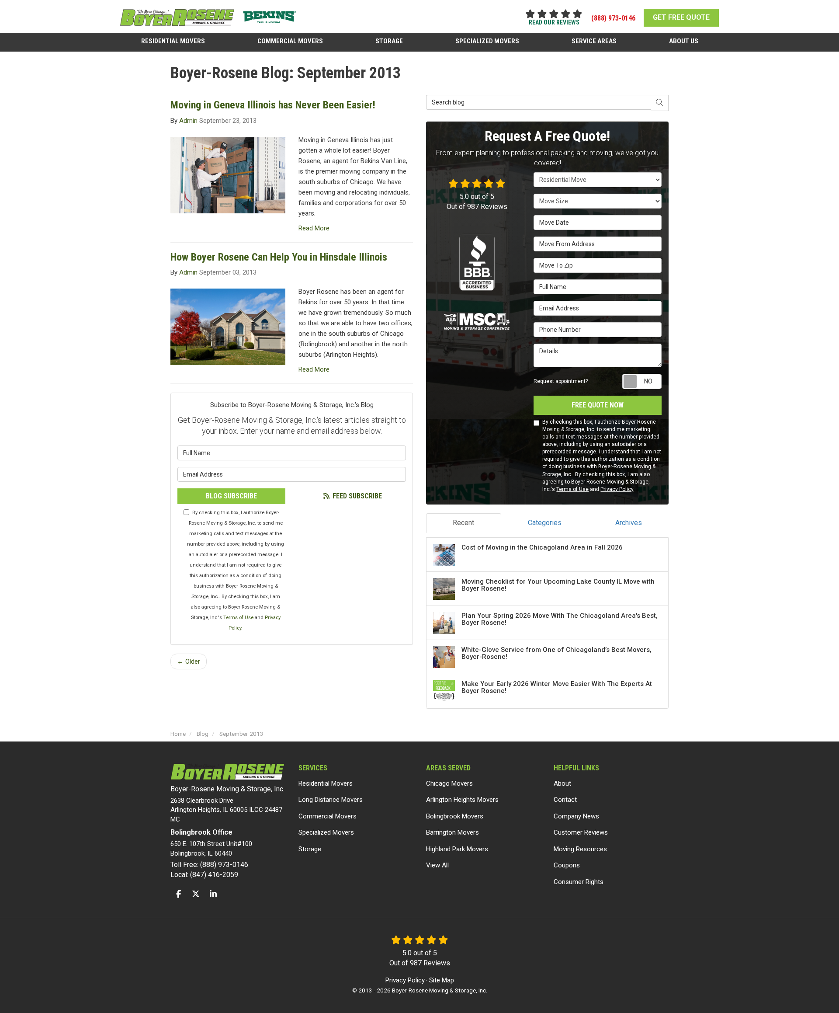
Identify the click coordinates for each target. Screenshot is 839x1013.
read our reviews (554, 22)
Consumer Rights (578, 882)
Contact (565, 800)
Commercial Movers (327, 816)
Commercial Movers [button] (290, 41)
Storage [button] (389, 41)
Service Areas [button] (594, 41)
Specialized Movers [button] (487, 41)
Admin (188, 121)
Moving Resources (580, 849)
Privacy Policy (616, 489)
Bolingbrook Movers (454, 816)
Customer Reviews (581, 832)
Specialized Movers (326, 832)
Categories (545, 523)
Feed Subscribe (356, 496)
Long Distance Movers (330, 800)
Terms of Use (238, 617)
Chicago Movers (449, 783)
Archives (628, 523)
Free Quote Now (598, 405)
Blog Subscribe (231, 496)
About (562, 783)
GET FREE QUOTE (681, 17)
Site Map (441, 980)
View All (437, 865)
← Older (188, 661)
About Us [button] (683, 41)
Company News (576, 816)
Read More (313, 228)
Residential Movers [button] (173, 41)
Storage (309, 849)
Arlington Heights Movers (462, 800)
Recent (463, 523)
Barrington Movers (452, 832)
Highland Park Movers (457, 849)
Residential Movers (325, 783)
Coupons (567, 865)
